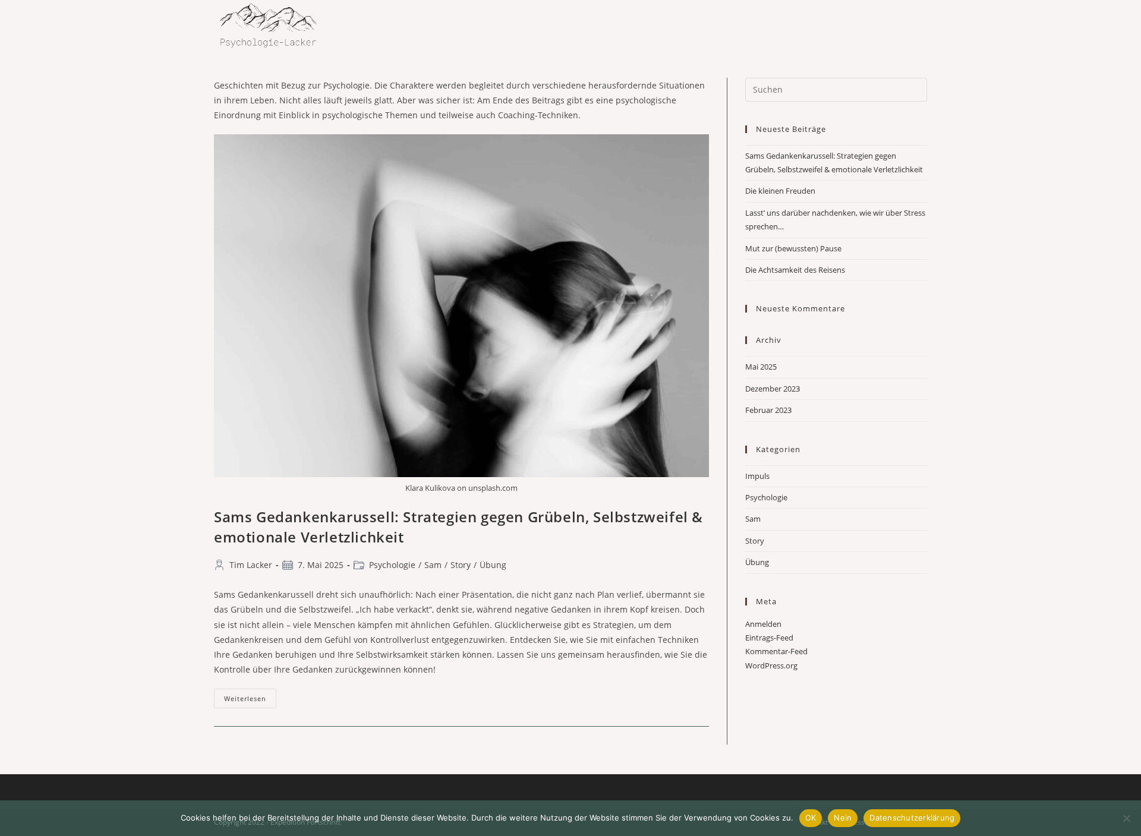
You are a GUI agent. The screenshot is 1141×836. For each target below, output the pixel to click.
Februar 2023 (768, 410)
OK (811, 817)
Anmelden (763, 624)
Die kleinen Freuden (780, 190)
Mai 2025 (761, 366)
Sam (433, 564)
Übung (493, 564)
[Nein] (1126, 818)
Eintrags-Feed (769, 637)
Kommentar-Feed (776, 651)
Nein (843, 817)
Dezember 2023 (772, 388)
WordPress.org (771, 665)
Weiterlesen (250, 700)
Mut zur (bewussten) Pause (793, 248)
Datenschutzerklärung (911, 817)
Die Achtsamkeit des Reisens (795, 269)
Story (460, 564)
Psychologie (392, 564)
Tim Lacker (250, 564)
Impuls (757, 476)
